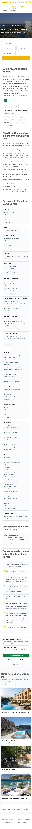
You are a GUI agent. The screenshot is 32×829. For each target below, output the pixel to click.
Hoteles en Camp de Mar (10, 8)
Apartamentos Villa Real (9, 769)
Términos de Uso (19, 819)
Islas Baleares (22, 6)
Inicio (2, 6)
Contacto (27, 819)
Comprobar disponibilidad (16, 655)
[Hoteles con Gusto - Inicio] (16, 2)
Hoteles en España (11, 6)
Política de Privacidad (7, 819)
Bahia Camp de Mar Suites (10, 741)
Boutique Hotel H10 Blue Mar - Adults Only (14, 798)
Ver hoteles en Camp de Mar (16, 659)
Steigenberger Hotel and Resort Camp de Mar (15, 712)
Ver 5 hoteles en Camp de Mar (10, 685)
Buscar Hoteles (16, 58)
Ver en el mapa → (9, 543)
